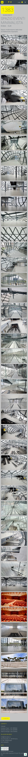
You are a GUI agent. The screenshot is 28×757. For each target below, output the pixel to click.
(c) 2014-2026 (5, 753)
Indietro (6, 718)
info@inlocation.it (6, 737)
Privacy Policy (5, 747)
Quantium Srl (12, 753)
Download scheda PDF (7, 15)
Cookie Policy (5, 749)
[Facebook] (8, 2)
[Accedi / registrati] (22, 2)
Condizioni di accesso (7, 751)
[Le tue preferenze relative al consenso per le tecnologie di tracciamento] (25, 754)
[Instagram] (11, 2)
